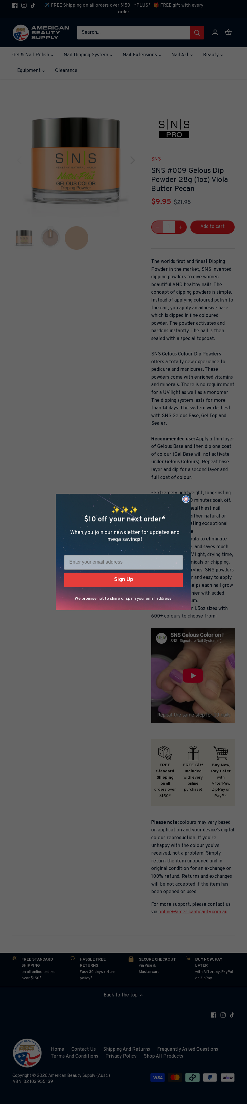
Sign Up (123, 579)
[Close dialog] (186, 499)
